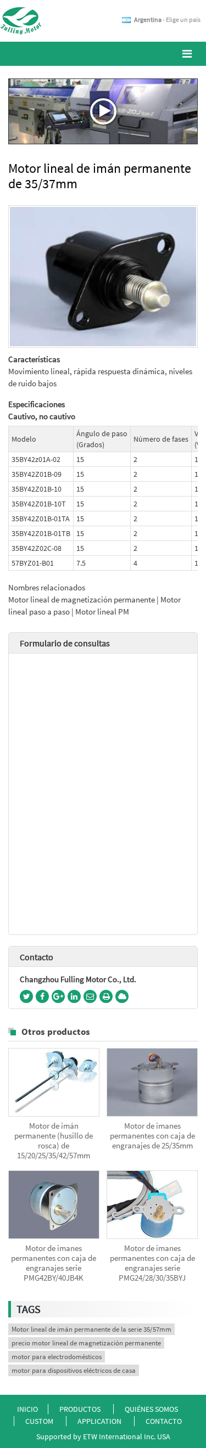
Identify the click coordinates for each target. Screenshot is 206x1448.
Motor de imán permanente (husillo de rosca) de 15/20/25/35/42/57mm (53, 1140)
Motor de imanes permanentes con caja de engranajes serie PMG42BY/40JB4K (53, 1263)
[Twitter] (26, 996)
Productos (80, 1409)
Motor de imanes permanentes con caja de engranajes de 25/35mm (152, 1136)
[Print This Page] (106, 996)
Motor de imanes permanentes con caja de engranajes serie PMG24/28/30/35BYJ (152, 1263)
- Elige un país (167, 19)
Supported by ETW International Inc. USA (103, 1436)
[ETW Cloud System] (122, 996)
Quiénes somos (151, 1409)
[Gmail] (90, 996)
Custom (40, 1421)
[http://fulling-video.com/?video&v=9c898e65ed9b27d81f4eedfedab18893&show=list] (103, 111)
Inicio (27, 1409)
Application (100, 1421)
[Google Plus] (58, 996)
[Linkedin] (74, 996)
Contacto (36, 956)
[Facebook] (42, 996)
